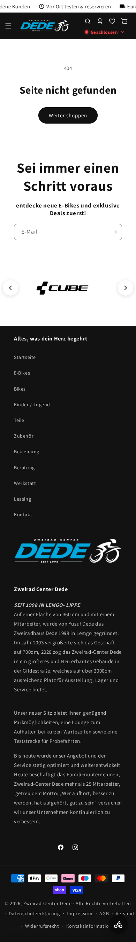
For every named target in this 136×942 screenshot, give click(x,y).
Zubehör (23, 436)
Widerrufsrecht (42, 926)
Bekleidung (26, 451)
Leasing (22, 499)
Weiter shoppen (68, 115)
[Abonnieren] (114, 232)
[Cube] (62, 288)
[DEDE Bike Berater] (118, 924)
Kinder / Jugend (32, 404)
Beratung (24, 467)
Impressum (79, 913)
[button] (8, 26)
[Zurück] (10, 288)
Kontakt (23, 514)
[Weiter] (125, 288)
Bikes (20, 389)
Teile (19, 420)
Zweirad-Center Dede (47, 903)
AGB (104, 913)
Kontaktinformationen (92, 926)
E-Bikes (22, 373)
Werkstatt (25, 483)
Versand (125, 913)
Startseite (25, 357)
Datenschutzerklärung (34, 913)
